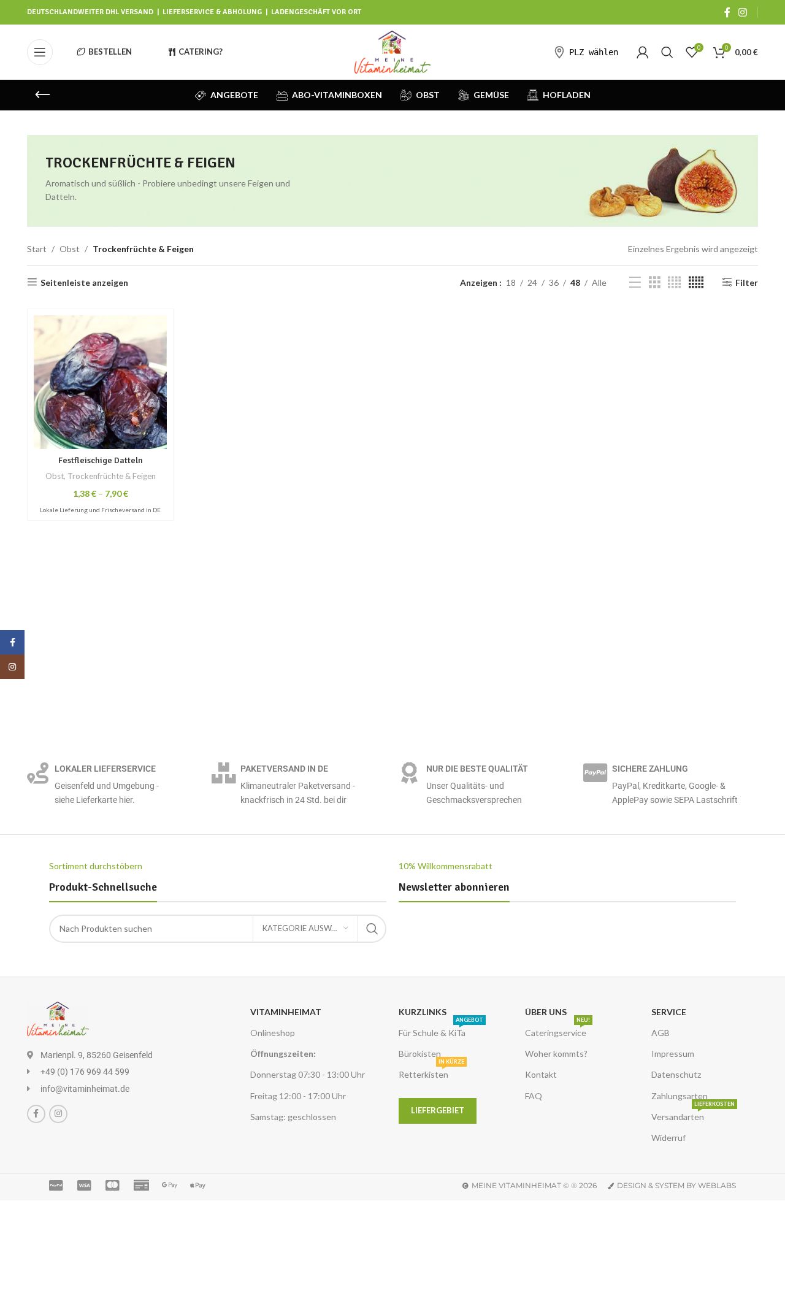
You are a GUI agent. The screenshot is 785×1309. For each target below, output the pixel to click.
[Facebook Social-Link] (727, 12)
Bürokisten (420, 1053)
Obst (69, 249)
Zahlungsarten (679, 1096)
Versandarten (693, 1114)
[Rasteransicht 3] (655, 282)
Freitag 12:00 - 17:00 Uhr (298, 1096)
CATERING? (200, 51)
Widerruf (668, 1137)
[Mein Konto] (642, 52)
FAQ (533, 1096)
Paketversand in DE (284, 769)
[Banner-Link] (392, 181)
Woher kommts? (556, 1053)
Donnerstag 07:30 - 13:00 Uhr (307, 1074)
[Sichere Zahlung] (595, 772)
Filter (746, 282)
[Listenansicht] (635, 282)
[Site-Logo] (392, 51)
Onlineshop (272, 1032)
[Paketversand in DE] (223, 772)
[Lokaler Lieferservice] (37, 772)
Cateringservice (557, 1030)
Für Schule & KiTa (441, 1030)
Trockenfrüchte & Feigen (111, 476)
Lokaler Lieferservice (105, 769)
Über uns (546, 1012)
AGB (660, 1032)
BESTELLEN (110, 51)
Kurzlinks (422, 1012)
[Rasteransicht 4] (674, 282)
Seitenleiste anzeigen (84, 282)
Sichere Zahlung (650, 769)
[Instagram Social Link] (743, 12)
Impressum (672, 1053)
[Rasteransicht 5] (696, 282)
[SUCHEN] (372, 929)
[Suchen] (667, 52)
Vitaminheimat (285, 1012)
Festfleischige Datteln (100, 460)
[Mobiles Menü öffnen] (40, 52)
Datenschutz (676, 1074)
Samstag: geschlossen (293, 1116)
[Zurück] (42, 95)
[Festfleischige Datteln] (100, 381)
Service (668, 1012)
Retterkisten (431, 1072)
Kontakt (541, 1074)
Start (37, 249)
